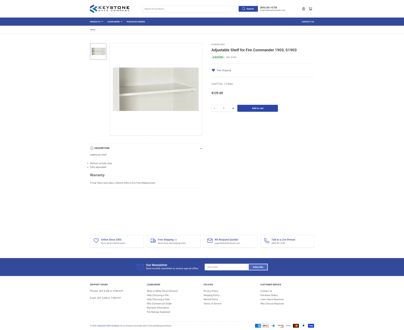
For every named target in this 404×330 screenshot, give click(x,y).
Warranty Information (158, 307)
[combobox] (200, 9)
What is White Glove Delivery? (162, 291)
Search (250, 8)
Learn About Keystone (272, 299)
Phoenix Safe (218, 44)
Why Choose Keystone (272, 303)
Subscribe (258, 267)
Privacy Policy (211, 291)
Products (95, 22)
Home (92, 29)
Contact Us (308, 22)
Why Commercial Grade (159, 303)
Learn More (113, 22)
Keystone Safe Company (108, 325)
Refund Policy (211, 299)
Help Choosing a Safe (158, 299)
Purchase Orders (136, 22)
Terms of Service (212, 303)
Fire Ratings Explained (158, 312)
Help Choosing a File (158, 295)
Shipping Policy (212, 295)
